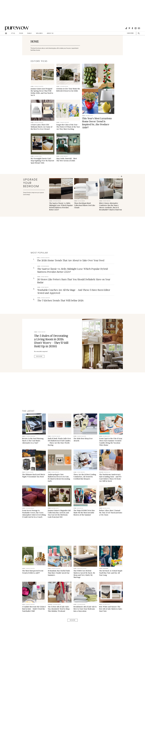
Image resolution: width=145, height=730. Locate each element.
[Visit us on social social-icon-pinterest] (129, 28)
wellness (39, 33)
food (21, 33)
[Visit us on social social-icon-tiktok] (126, 28)
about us (50, 33)
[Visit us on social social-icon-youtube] (139, 28)
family (29, 33)
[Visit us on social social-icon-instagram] (136, 28)
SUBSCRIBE (130, 33)
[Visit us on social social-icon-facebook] (132, 28)
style (13, 33)
